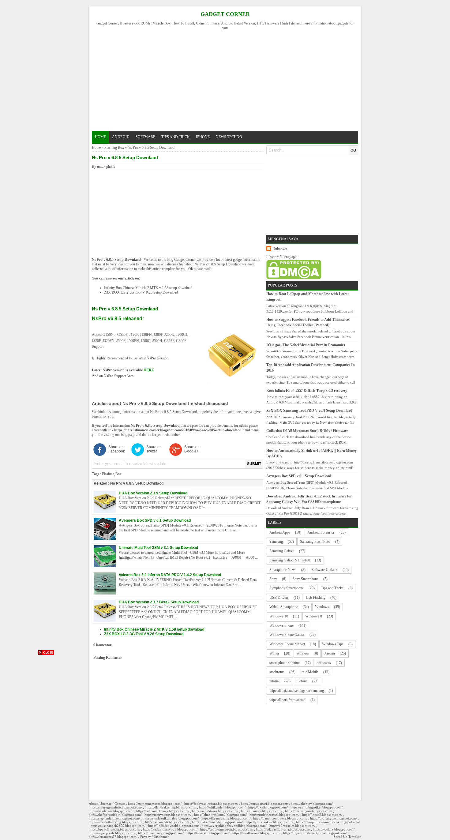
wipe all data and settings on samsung (296, 690)
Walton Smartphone (283, 607)
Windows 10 (278, 616)
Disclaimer (161, 836)
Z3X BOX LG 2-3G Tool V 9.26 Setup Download (141, 292)
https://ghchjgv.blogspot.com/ (312, 803)
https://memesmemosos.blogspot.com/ (155, 803)
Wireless (302, 653)
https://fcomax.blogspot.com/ (261, 811)
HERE (149, 370)
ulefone (302, 681)
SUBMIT (254, 464)
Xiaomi (329, 653)
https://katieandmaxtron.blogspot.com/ (170, 829)
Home (100, 137)
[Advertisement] (227, 79)
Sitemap (106, 803)
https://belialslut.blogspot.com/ (208, 833)
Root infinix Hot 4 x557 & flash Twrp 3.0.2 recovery (306, 390)
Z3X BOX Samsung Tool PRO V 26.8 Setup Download (309, 410)
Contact (119, 803)
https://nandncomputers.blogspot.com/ (280, 818)
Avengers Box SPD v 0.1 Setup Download (155, 520)
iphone (203, 137)
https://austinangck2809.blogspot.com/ (118, 825)
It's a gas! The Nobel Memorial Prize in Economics (305, 345)
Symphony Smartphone (286, 588)
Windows (322, 607)
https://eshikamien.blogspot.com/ (222, 807)
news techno (229, 137)
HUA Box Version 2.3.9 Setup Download (153, 493)
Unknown (279, 249)
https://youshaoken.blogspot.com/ (269, 822)
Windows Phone (281, 625)
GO (353, 150)
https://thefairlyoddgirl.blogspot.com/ (115, 814)
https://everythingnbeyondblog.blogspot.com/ (234, 825)
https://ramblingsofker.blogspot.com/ (317, 807)
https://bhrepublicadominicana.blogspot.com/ (328, 822)
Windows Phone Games (287, 634)
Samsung (276, 541)
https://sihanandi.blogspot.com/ (167, 822)
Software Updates (325, 570)
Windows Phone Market (287, 644)
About (93, 803)
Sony (273, 579)
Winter (274, 653)
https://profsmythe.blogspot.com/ (333, 818)
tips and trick (175, 137)
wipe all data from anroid (287, 700)
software (145, 137)
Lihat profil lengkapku (282, 257)
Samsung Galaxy (281, 551)
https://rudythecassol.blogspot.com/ (274, 814)
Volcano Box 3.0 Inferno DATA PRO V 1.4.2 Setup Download (170, 575)
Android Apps (279, 532)
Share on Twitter (154, 449)
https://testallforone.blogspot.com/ (256, 833)
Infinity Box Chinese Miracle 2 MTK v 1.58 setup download (148, 288)
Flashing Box (114, 147)
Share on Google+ (192, 449)
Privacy (145, 836)
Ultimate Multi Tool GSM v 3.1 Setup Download (158, 548)
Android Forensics (321, 532)
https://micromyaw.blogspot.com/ (308, 811)
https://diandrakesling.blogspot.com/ (170, 807)
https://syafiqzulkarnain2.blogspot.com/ (171, 818)
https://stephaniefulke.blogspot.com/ (114, 818)
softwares (324, 663)
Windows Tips (332, 644)
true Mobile (310, 672)
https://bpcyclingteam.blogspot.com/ (114, 829)
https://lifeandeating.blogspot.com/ (225, 818)
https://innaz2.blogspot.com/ (322, 814)
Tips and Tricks (332, 588)
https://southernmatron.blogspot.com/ (226, 829)
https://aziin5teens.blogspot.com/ (215, 811)
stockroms (276, 672)
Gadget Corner (225, 14)
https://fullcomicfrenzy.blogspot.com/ (162, 811)
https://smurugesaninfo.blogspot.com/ (115, 807)
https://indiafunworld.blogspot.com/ (173, 825)
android (120, 137)
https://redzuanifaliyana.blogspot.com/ (283, 829)
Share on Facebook (116, 449)
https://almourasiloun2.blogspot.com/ (220, 814)
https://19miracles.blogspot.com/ (292, 825)
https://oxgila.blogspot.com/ (268, 807)
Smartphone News (282, 570)
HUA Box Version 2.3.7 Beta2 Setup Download (159, 602)
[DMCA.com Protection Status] (293, 278)
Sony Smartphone (305, 579)
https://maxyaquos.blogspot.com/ (167, 814)
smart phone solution (284, 663)
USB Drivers (279, 597)
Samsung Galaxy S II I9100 (289, 560)
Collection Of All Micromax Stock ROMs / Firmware (307, 431)
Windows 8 (313, 616)
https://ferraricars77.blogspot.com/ (113, 836)
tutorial (274, 681)
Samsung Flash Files (315, 541)
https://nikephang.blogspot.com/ (161, 833)
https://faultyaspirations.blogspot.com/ (211, 803)
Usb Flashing (315, 597)
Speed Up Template (347, 836)
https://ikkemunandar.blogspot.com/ (217, 822)
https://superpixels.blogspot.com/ (112, 833)
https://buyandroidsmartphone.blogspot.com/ (315, 833)
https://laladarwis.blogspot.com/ (111, 811)
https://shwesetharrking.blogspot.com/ (115, 822)
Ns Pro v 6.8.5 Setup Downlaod (116, 259)
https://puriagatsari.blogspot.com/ (264, 803)
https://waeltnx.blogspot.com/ (333, 829)
